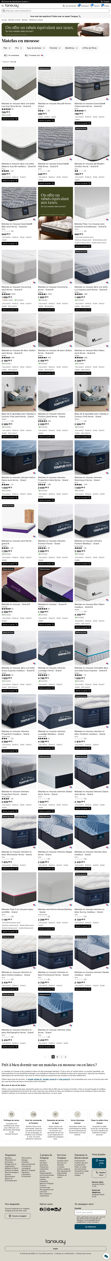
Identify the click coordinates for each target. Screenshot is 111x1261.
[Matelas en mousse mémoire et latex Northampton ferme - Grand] (19, 1010)
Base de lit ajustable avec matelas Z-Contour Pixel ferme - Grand (92, 415)
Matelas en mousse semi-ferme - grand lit (17, 542)
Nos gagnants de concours (46, 1191)
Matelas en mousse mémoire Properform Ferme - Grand (15, 792)
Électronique (10, 1176)
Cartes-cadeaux (63, 1169)
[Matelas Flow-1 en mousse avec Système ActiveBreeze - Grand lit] (92, 204)
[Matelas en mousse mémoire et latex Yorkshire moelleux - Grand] (92, 711)
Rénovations (27, 1158)
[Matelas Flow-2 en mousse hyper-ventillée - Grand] (19, 889)
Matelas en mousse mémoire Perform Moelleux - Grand (88, 542)
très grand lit (64, 1079)
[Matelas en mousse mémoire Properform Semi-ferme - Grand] (55, 457)
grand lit (53, 1079)
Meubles (8, 1158)
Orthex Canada (42, 914)
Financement (80, 1161)
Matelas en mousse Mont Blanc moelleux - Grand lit (90, 605)
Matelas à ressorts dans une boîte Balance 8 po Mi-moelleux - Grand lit (19, 165)
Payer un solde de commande (80, 1168)
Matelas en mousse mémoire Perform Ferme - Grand (51, 542)
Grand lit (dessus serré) (82, 242)
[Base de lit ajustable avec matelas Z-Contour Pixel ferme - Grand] (92, 394)
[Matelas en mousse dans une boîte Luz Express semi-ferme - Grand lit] (92, 267)
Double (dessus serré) (99, 242)
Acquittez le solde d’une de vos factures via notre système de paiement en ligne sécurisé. (99, 1130)
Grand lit (47, 117)
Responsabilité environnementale (47, 1174)
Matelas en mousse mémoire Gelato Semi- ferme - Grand (55, 792)
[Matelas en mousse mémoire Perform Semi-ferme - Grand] (55, 394)
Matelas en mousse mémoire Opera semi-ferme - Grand (91, 792)
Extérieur (25, 1162)
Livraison (60, 1167)
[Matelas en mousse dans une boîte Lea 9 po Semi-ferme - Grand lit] (19, 83)
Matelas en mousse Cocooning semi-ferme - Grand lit (16, 288)
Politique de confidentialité (64, 1253)
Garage (25, 1160)
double (46, 1079)
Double (53, 117)
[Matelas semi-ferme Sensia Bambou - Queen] (55, 889)
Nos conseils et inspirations (46, 1195)
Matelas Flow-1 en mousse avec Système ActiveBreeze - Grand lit (90, 225)
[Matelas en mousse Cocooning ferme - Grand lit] (55, 267)
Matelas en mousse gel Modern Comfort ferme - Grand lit (89, 165)
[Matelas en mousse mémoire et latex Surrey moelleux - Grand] (92, 889)
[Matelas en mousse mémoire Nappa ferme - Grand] (55, 832)
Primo (3, 169)
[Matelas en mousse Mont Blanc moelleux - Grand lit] (92, 584)
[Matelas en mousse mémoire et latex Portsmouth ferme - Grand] (55, 952)
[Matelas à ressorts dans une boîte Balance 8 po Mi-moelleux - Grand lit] (19, 144)
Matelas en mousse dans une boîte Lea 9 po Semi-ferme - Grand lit (18, 104)
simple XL (38, 1079)
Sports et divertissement (11, 1179)
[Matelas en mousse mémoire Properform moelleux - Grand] (19, 711)
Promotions (26, 1176)
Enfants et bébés (11, 1170)
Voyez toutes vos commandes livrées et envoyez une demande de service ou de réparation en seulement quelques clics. (55, 1132)
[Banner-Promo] (55, 218)
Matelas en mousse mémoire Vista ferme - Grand (54, 1031)
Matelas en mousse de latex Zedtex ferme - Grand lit (55, 351)
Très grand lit (79, 117)
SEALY (76, 109)
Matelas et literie (11, 1168)
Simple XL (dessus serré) (83, 240)
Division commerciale (45, 1186)
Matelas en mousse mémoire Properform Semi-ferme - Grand (53, 478)
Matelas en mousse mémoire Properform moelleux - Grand (15, 732)
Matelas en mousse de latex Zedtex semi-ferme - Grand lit (18, 351)
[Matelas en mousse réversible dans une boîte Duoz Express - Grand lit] (92, 648)
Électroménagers (12, 1172)
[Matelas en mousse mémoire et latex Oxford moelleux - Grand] (19, 952)
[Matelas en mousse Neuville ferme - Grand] (55, 83)
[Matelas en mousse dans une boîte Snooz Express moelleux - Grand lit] (19, 648)
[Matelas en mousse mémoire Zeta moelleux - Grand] (92, 832)
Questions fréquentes (44, 1166)
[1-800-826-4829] (102, 1)
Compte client (62, 1161)
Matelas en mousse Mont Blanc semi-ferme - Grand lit (90, 351)
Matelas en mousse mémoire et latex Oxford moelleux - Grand (17, 973)
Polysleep (4, 546)
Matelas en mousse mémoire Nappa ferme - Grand (55, 853)
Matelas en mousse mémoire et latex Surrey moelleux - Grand (89, 910)
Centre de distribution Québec (16, 2)
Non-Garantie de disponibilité (64, 1172)
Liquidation (26, 1174)
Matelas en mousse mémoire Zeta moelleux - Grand (91, 853)
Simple (40, 117)
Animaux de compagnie (26, 1167)
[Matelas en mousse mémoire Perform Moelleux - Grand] (92, 521)
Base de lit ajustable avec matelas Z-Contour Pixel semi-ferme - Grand (19, 415)
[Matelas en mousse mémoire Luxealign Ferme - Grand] (55, 648)
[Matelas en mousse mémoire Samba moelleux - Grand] (92, 952)
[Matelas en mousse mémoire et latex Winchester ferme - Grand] (19, 832)
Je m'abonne (90, 1227)
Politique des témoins (83, 1253)
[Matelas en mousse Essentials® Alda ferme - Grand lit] (55, 144)
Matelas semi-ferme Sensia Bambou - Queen (55, 910)
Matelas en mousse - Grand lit (16, 604)
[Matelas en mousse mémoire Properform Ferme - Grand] (19, 771)
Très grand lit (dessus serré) (84, 237)
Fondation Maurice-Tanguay (47, 1182)
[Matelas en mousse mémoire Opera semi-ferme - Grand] (92, 771)
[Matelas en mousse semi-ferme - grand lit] (19, 521)
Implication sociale (44, 1170)
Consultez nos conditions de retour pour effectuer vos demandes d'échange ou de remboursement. (11, 1129)
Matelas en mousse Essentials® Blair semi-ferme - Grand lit (17, 225)
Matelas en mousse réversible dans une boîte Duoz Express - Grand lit (91, 669)
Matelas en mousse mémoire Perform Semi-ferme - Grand (51, 415)
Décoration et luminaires (10, 1161)
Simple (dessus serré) (100, 240)
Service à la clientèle (61, 1164)
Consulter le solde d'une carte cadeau (82, 1173)
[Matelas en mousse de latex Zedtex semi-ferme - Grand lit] (19, 330)
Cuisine (8, 1174)
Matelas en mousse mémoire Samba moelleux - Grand (92, 973)
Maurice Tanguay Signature (28, 1171)
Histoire (43, 1161)
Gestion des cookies (44, 1178)
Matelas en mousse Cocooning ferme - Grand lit (52, 288)
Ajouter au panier (9, 119)
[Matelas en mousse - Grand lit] (19, 584)
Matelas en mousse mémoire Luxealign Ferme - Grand (51, 669)
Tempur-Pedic (42, 419)
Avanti (76, 229)
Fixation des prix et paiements (81, 1164)
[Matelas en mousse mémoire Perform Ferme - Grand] (55, 521)
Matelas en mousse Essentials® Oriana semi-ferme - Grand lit (90, 104)
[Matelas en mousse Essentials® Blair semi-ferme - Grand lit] (19, 204)
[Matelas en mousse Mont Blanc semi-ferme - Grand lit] (92, 330)
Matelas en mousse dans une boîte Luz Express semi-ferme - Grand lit (91, 288)
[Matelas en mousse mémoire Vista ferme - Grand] (55, 1010)
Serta (39, 109)
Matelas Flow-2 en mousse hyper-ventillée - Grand (18, 910)
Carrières (43, 1163)
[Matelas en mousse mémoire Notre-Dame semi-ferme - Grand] (19, 457)
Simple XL (88, 117)
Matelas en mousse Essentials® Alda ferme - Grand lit (53, 165)
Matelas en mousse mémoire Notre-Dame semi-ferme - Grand (19, 478)
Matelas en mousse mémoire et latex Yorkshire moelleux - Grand (90, 732)
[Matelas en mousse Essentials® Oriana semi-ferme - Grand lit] (92, 83)
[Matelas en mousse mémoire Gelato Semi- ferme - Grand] (55, 771)
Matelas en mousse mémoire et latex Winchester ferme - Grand (17, 853)
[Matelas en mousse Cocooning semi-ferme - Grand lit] (19, 267)
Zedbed (4, 292)
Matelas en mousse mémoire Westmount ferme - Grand (88, 478)
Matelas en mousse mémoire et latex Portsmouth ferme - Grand (53, 973)
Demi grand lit (12, 306)
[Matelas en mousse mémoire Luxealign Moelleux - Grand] (55, 711)
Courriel (78, 1208)
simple (30, 1079)
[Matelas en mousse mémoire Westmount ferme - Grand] (92, 457)
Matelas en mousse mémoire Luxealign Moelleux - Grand (51, 732)
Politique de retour (11, 1120)
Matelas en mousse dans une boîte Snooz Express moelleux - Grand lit (18, 669)
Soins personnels (28, 1164)
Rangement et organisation (10, 1165)
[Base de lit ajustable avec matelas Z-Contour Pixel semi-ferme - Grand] (19, 394)
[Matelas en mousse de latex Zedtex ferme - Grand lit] (55, 330)
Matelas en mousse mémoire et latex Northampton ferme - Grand (17, 1031)
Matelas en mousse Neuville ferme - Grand (55, 104)
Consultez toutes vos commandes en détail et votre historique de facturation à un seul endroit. (77, 1130)
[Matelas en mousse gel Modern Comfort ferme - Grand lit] (92, 144)
